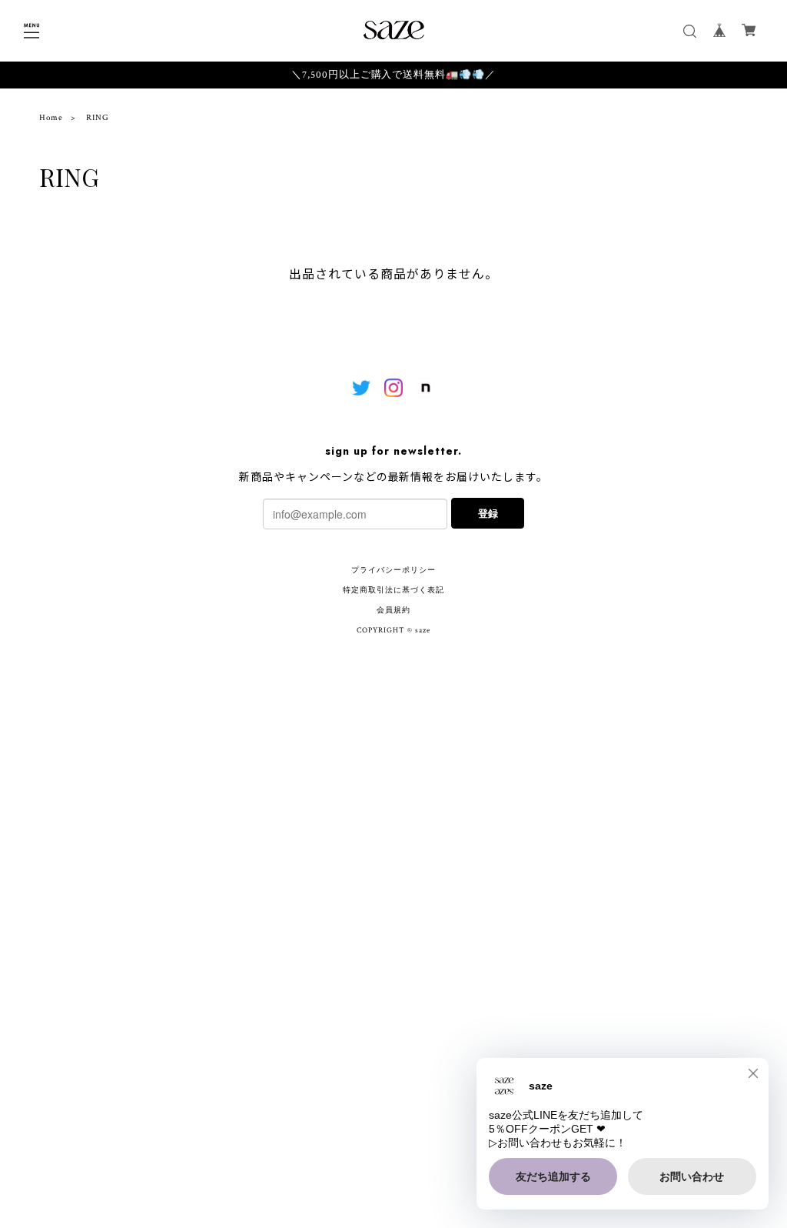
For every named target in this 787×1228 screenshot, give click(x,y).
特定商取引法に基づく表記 (393, 591)
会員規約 (393, 611)
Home (51, 117)
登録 (488, 513)
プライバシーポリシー (393, 571)
